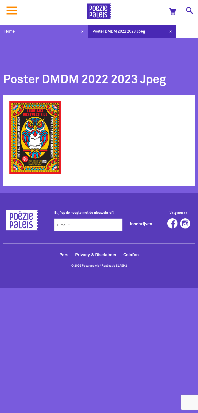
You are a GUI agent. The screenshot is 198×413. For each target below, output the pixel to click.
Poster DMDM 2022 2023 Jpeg (118, 31)
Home (9, 31)
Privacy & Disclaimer (96, 254)
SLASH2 (121, 265)
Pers (63, 254)
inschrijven (141, 223)
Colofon (131, 254)
